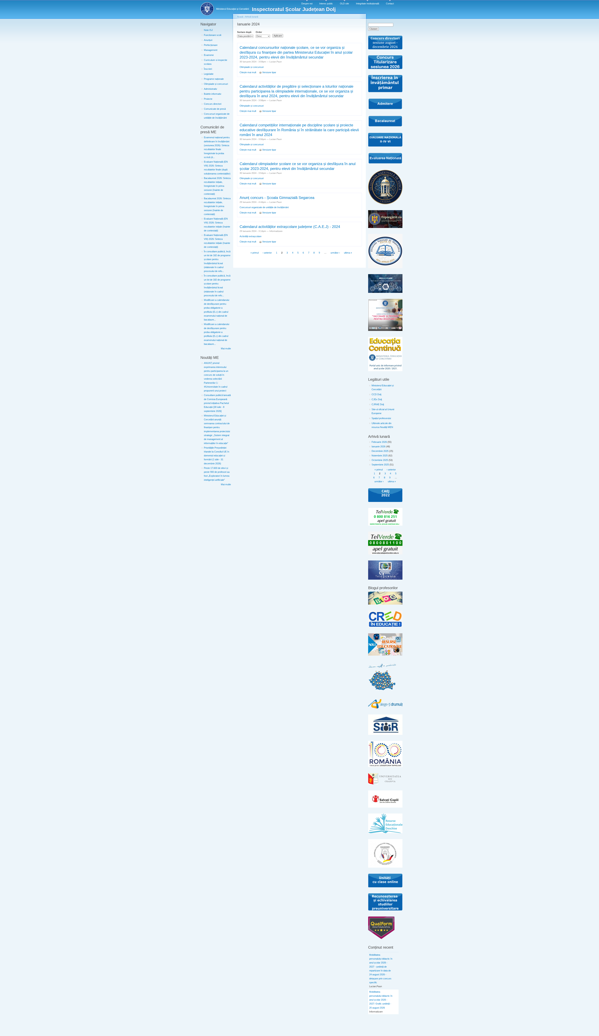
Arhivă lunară (251, 17)
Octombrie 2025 (380, 460)
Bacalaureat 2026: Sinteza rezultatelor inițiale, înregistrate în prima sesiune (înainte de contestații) (217, 186)
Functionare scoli (212, 35)
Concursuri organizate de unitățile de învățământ (216, 116)
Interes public (326, 3)
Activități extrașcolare (250, 236)
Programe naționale (214, 79)
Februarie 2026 (379, 442)
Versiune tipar (269, 72)
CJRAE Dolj (378, 404)
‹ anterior (267, 253)
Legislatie (208, 74)
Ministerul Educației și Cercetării (383, 387)
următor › (335, 253)
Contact (390, 3)
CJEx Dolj (377, 399)
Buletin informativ (212, 94)
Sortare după (244, 32)
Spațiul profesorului (381, 418)
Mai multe (226, 348)
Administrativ (210, 89)
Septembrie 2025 (380, 464)
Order (259, 32)
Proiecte (208, 99)
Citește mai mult (248, 72)
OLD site (344, 3)
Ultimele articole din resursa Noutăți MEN (382, 425)
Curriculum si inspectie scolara (215, 62)
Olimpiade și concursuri (216, 84)
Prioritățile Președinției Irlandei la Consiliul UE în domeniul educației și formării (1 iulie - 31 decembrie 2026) (216, 456)
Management (210, 50)
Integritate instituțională (367, 3)
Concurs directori (212, 104)
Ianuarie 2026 (378, 446)
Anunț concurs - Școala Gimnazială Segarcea (277, 197)
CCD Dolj (376, 394)
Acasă (240, 17)
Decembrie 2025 (380, 451)
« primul (255, 253)
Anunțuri (208, 40)
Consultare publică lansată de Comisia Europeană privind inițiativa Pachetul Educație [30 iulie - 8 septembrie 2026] (217, 403)
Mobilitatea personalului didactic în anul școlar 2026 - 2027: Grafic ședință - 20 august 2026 (380, 1000)
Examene (209, 55)
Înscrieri (208, 69)
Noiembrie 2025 (380, 455)
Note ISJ (208, 30)
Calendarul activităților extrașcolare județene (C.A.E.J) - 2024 (290, 227)
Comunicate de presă (215, 109)
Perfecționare (210, 45)
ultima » (348, 253)
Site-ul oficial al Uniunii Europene (383, 411)
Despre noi (306, 3)
